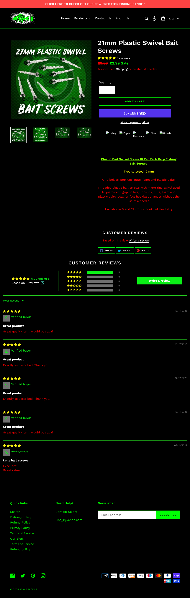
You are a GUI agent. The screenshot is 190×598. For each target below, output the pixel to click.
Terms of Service (22, 533)
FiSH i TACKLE (28, 589)
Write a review (139, 240)
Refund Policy (20, 522)
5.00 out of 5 (40, 278)
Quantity (105, 82)
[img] (12, 311)
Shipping (122, 69)
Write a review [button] (159, 280)
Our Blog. (17, 538)
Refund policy (20, 549)
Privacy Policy (20, 528)
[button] (107, 58)
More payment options (135, 122)
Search (15, 511)
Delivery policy (20, 517)
